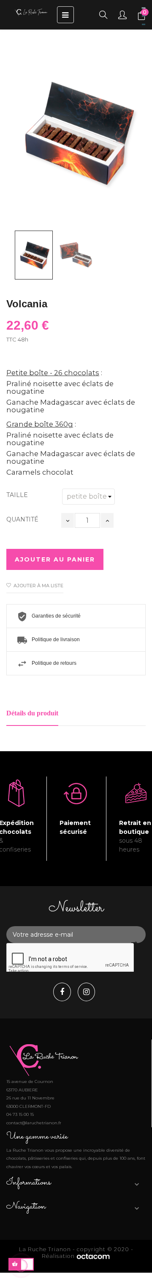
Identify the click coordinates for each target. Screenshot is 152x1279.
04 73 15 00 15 (20, 1114)
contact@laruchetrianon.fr (33, 1122)
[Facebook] (64, 992)
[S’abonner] (134, 942)
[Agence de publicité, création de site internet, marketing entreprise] (93, 1256)
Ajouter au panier (55, 559)
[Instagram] (88, 992)
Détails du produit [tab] (32, 713)
